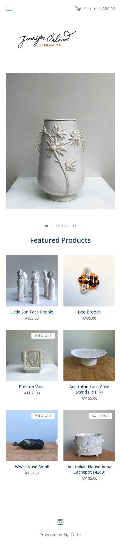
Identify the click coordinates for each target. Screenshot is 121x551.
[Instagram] (60, 522)
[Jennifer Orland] (60, 38)
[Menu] (9, 9)
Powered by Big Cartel (60, 534)
